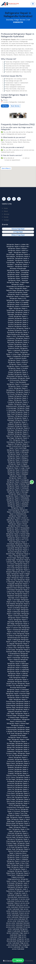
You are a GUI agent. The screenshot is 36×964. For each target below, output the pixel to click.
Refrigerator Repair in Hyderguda (17, 488)
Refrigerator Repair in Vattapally (18, 859)
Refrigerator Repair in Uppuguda (17, 855)
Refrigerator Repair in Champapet (18, 689)
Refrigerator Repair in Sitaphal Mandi (18, 496)
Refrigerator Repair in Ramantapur (18, 530)
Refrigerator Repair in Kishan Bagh (18, 723)
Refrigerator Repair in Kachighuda (18, 486)
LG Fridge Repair (18, 232)
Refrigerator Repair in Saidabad (18, 665)
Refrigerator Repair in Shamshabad (18, 500)
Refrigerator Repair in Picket (18, 524)
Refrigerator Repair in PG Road (18, 526)
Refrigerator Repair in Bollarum (18, 362)
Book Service (15, 106)
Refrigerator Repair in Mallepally (18, 504)
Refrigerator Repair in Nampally (18, 506)
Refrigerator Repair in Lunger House (17, 468)
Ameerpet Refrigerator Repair (17, 292)
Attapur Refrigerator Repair (18, 288)
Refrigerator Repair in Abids (18, 478)
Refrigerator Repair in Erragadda (17, 302)
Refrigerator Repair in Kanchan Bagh (18, 693)
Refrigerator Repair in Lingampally (18, 450)
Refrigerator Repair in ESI (18, 298)
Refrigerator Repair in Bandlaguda (18, 466)
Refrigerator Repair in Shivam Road (18, 536)
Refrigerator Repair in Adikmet (17, 673)
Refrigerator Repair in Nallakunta (17, 532)
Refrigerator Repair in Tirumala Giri (18, 520)
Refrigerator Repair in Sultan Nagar (18, 300)
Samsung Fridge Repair (18, 229)
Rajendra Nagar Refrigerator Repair (17, 290)
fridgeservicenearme (17, 877)
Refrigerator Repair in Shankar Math (17, 534)
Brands (5, 217)
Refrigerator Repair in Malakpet (18, 474)
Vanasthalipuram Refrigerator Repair (18, 286)
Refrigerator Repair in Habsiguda (17, 460)
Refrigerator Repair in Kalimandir (17, 470)
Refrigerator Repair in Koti (18, 476)
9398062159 (18, 22)
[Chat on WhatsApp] (31, 482)
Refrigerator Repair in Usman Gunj (18, 861)
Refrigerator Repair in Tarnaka (18, 454)
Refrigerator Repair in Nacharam (17, 456)
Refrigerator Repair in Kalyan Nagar (17, 296)
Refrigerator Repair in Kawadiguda (18, 482)
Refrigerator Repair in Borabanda (17, 304)
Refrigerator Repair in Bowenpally (17, 366)
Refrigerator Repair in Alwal (18, 364)
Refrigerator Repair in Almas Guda (18, 691)
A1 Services (9, 961)
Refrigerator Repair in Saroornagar (18, 490)
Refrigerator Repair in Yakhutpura (18, 695)
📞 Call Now (18, 960)
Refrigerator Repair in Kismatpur (18, 472)
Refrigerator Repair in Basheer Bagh (17, 484)
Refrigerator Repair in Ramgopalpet (18, 528)
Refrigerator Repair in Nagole (17, 464)
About (5, 211)
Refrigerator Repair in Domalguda (17, 480)
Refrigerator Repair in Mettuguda (17, 452)
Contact (6, 220)
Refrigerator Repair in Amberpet (18, 538)
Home (5, 208)
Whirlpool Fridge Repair (18, 235)
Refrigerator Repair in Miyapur (17, 248)
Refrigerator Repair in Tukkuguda (17, 502)
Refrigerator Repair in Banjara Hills (18, 246)
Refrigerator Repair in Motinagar (18, 294)
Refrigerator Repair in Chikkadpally (18, 498)
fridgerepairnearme (22, 875)
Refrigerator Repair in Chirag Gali (17, 857)
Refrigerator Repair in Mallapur (18, 458)
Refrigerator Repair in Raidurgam (17, 663)
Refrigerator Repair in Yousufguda (18, 384)
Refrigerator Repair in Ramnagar (17, 492)
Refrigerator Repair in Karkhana (18, 522)
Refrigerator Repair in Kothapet (18, 462)
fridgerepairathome (14, 879)
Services (6, 214)
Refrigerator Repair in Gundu (18, 494)
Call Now (5, 106)
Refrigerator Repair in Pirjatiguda (17, 667)
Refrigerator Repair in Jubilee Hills (18, 244)
